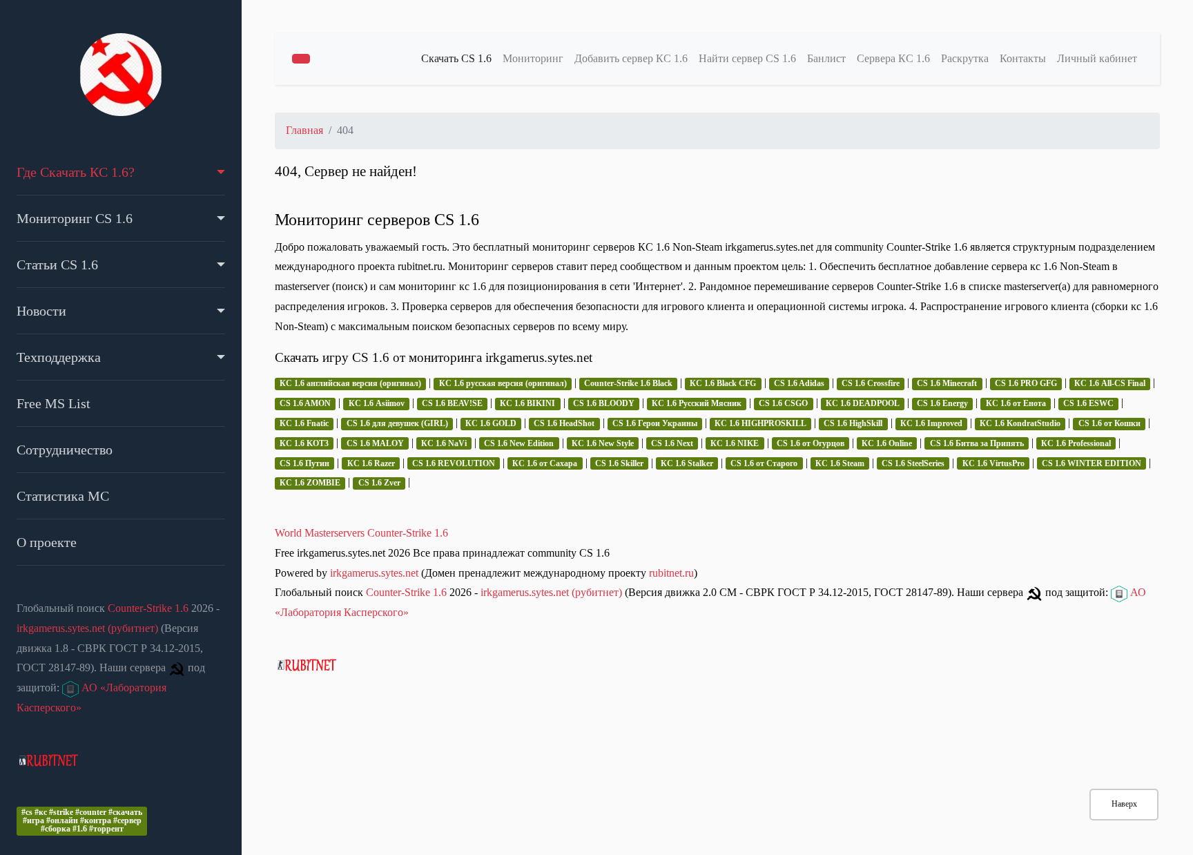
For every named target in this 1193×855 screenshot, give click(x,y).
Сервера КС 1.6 (893, 58)
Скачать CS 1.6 (456, 58)
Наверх (1124, 804)
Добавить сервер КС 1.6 (631, 58)
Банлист (826, 58)
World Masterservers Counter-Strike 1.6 (361, 533)
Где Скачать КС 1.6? (76, 172)
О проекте (47, 542)
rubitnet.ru (671, 573)
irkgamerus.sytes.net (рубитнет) (87, 628)
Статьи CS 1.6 (57, 264)
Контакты (1023, 58)
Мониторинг (533, 58)
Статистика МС (63, 495)
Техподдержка (59, 357)
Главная (304, 130)
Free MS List (53, 403)
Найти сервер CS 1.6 (747, 58)
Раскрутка (965, 58)
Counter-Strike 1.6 (148, 608)
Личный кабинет (1097, 58)
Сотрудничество (65, 449)
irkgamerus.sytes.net (374, 573)
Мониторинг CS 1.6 (75, 218)
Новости (41, 310)
